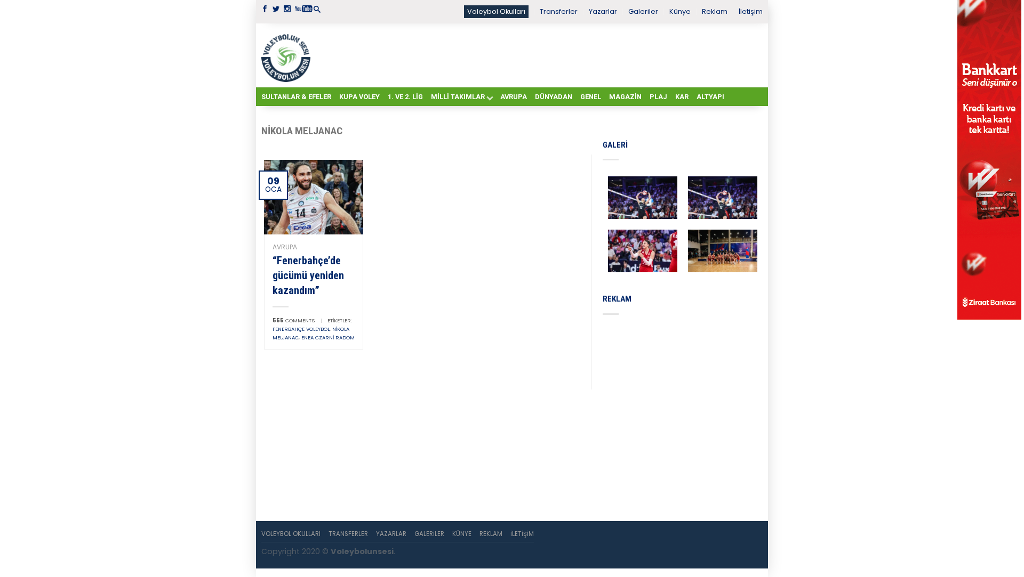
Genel (590, 97)
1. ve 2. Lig (405, 97)
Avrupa (513, 97)
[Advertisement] (539, 55)
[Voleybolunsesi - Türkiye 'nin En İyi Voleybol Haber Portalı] (288, 55)
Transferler (559, 11)
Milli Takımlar (458, 97)
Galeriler (643, 11)
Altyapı (710, 97)
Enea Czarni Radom (328, 337)
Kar (682, 97)
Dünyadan (553, 97)
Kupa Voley (359, 97)
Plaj (658, 97)
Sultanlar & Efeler (296, 97)
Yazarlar (603, 11)
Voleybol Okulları (496, 11)
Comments (294, 320)
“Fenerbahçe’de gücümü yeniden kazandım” (308, 275)
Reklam (714, 11)
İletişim (751, 11)
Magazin (625, 97)
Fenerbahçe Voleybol (301, 329)
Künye (680, 11)
